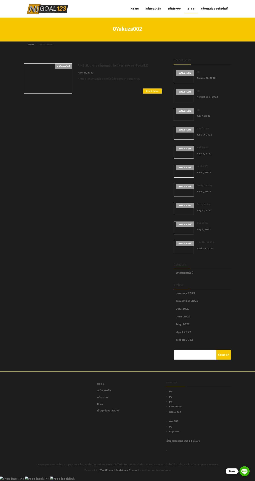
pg (198, 71)
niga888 (174, 431)
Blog (100, 404)
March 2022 (184, 340)
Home (100, 384)
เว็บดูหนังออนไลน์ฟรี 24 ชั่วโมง (183, 441)
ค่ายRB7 (173, 421)
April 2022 (183, 332)
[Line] (245, 471)
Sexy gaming (203, 204)
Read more (152, 91)
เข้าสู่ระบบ (102, 397)
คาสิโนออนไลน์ (184, 273)
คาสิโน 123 (203, 147)
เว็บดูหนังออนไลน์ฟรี (108, 410)
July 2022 (182, 309)
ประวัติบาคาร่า (205, 242)
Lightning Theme (126, 470)
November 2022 (187, 301)
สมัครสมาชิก (104, 390)
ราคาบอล (202, 223)
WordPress (106, 470)
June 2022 (183, 316)
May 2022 (183, 324)
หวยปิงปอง (203, 128)
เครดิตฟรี (202, 166)
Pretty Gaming (204, 185)
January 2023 (185, 293)
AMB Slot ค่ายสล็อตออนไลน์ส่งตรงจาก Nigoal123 (113, 65)
